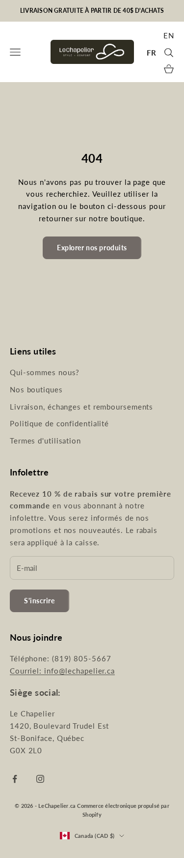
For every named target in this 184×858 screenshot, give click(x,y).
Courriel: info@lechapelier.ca (62, 670)
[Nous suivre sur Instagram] (40, 779)
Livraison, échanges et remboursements (81, 406)
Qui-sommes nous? (44, 372)
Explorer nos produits (92, 247)
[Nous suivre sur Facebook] (15, 779)
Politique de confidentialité (59, 423)
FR (152, 52)
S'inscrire (39, 600)
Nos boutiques (36, 389)
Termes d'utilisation (45, 440)
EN (168, 35)
